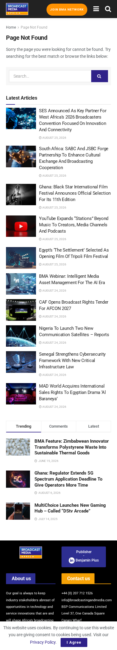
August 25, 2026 (54, 137)
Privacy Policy (43, 642)
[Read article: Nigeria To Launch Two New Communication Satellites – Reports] (21, 336)
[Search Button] (108, 9)
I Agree (74, 642)
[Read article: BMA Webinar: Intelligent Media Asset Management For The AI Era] (21, 284)
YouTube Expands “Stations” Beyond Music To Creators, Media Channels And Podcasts (73, 225)
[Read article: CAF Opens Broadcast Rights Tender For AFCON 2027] (21, 310)
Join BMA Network (67, 9)
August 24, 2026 (54, 290)
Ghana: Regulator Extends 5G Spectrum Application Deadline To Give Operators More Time (68, 479)
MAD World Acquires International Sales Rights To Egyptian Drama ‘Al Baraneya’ (72, 392)
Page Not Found (34, 27)
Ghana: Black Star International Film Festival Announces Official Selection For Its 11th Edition (75, 193)
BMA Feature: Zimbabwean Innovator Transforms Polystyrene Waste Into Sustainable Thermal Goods (71, 447)
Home (11, 27)
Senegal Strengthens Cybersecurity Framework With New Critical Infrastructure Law (72, 360)
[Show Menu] (96, 9)
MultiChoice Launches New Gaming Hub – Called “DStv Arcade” (70, 508)
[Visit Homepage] (17, 9)
